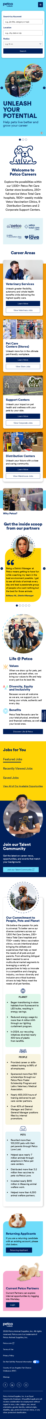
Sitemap (6, 1377)
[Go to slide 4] (26, 605)
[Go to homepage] (8, 4)
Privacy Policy (8, 1355)
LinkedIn (12, 1385)
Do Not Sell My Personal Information (17, 1362)
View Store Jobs (23, 366)
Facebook (5, 1385)
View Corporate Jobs (23, 423)
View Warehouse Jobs (23, 476)
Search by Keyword (12, 16)
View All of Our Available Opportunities (23, 786)
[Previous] (2, 88)
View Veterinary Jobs (23, 310)
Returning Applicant (19, 1250)
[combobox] (23, 32)
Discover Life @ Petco (23, 731)
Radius (6, 38)
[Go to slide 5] (29, 605)
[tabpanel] (23, 786)
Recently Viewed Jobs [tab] (18, 768)
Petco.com (7, 1343)
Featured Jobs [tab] (12, 759)
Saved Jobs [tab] (11, 778)
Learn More (27, 304)
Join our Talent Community (19, 869)
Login (12, 1305)
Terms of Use (8, 1349)
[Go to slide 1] (20, 140)
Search (23, 51)
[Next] (44, 88)
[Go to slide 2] (23, 140)
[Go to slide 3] (26, 140)
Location (7, 27)
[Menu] (40, 4)
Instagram (26, 1385)
